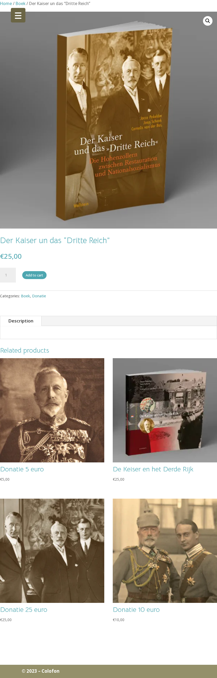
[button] (208, 21)
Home (6, 3)
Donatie (39, 295)
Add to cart (34, 275)
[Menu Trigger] (18, 15)
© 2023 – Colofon (41, 671)
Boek (20, 3)
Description (20, 321)
